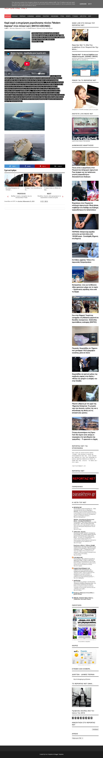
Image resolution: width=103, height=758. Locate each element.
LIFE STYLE (83, 16)
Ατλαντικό (39, 28)
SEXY (89, 16)
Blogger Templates (58, 754)
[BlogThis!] (42, 201)
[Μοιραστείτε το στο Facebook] (45, 201)
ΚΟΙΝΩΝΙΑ (31, 16)
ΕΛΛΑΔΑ (15, 16)
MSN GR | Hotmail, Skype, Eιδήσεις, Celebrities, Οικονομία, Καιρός (83, 598)
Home (8, 16)
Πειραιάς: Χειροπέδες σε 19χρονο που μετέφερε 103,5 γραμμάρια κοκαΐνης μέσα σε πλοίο (84, 350)
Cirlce (60, 166)
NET (8, 28)
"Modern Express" (32, 28)
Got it (90, 4)
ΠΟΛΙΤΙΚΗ (46, 16)
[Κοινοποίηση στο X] (44, 201)
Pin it (44, 166)
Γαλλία (43, 28)
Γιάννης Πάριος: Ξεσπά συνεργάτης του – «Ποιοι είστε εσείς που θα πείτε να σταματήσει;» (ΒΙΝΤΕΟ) (85, 510)
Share (29, 166)
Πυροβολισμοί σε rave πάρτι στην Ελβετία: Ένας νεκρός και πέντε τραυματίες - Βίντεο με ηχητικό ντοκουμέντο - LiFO (85, 548)
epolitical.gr (77, 580)
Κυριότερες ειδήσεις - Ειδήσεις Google (84, 545)
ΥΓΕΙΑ (62, 16)
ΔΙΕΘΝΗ (38, 16)
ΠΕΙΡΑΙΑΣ (23, 16)
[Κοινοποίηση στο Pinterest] (47, 201)
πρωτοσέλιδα (81, 641)
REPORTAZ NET (15, 8)
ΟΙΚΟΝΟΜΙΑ (54, 16)
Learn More (83, 4)
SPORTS (68, 16)
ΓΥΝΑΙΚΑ (75, 16)
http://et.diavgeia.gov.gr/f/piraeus (81, 679)
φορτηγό (51, 28)
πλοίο (47, 28)
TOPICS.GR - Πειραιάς (80, 531)
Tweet (14, 166)
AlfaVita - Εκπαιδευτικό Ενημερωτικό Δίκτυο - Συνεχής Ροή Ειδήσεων (84, 520)
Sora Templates (49, 754)
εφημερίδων (88, 641)
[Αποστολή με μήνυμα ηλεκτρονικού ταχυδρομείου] (41, 201)
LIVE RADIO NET (78, 557)
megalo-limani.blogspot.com (82, 568)
